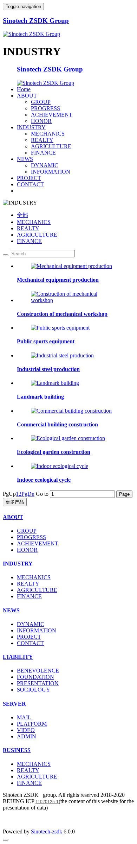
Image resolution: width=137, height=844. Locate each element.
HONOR (41, 121)
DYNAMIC (44, 165)
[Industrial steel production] (62, 355)
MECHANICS (48, 134)
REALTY (42, 140)
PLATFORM (32, 724)
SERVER (14, 704)
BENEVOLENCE (38, 671)
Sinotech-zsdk (46, 831)
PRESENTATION (38, 683)
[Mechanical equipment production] (71, 266)
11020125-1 (47, 801)
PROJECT (29, 178)
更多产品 (15, 502)
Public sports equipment (45, 341)
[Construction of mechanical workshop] (75, 300)
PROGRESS (45, 108)
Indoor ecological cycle (44, 480)
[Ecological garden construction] (68, 438)
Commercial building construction (57, 424)
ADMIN (26, 736)
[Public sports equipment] (60, 328)
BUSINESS (17, 750)
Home (24, 89)
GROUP (41, 102)
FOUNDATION (35, 677)
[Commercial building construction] (71, 411)
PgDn (27, 494)
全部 (22, 215)
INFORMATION (50, 172)
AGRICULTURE (51, 146)
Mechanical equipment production (58, 280)
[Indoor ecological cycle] (59, 466)
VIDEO (26, 730)
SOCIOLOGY (33, 690)
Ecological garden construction (53, 452)
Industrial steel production (48, 369)
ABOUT (27, 96)
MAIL (24, 717)
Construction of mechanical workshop (62, 314)
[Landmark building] (55, 383)
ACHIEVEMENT (51, 115)
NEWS (25, 159)
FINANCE (43, 153)
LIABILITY (18, 657)
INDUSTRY (31, 127)
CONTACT (30, 184)
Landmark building (40, 397)
